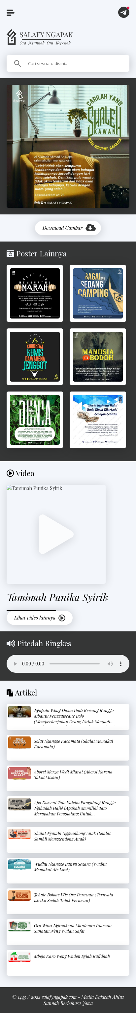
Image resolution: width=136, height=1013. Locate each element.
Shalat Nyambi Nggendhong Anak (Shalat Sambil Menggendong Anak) (72, 836)
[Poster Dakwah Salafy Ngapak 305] (98, 357)
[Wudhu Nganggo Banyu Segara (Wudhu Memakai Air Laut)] (19, 864)
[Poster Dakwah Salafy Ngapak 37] (35, 420)
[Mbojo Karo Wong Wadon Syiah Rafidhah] (19, 957)
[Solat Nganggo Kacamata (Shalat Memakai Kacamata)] (19, 742)
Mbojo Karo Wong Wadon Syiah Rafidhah (72, 956)
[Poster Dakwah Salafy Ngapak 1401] (98, 293)
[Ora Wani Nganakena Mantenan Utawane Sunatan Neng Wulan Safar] (19, 926)
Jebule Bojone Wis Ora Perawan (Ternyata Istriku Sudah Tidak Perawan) (73, 897)
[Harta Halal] (98, 420)
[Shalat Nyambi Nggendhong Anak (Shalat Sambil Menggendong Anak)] (19, 834)
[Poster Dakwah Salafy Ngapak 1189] (35, 293)
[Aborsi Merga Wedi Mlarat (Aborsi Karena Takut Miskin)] (19, 773)
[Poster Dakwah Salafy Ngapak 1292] (35, 357)
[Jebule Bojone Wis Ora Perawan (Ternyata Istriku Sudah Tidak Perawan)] (19, 895)
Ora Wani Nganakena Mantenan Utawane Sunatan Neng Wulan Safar (73, 928)
